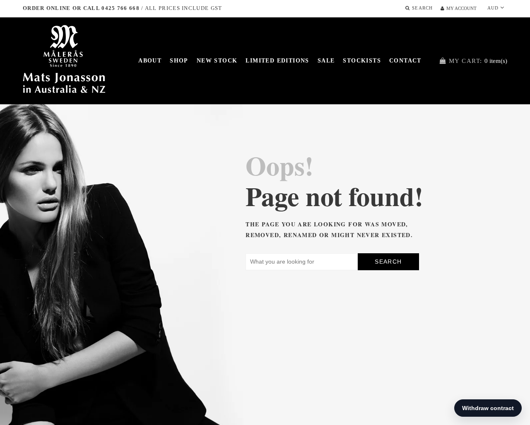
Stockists (362, 61)
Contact (405, 61)
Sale (326, 61)
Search (388, 261)
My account (461, 8)
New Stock (217, 61)
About (149, 61)
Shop (179, 61)
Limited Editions (277, 61)
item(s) (478, 61)
